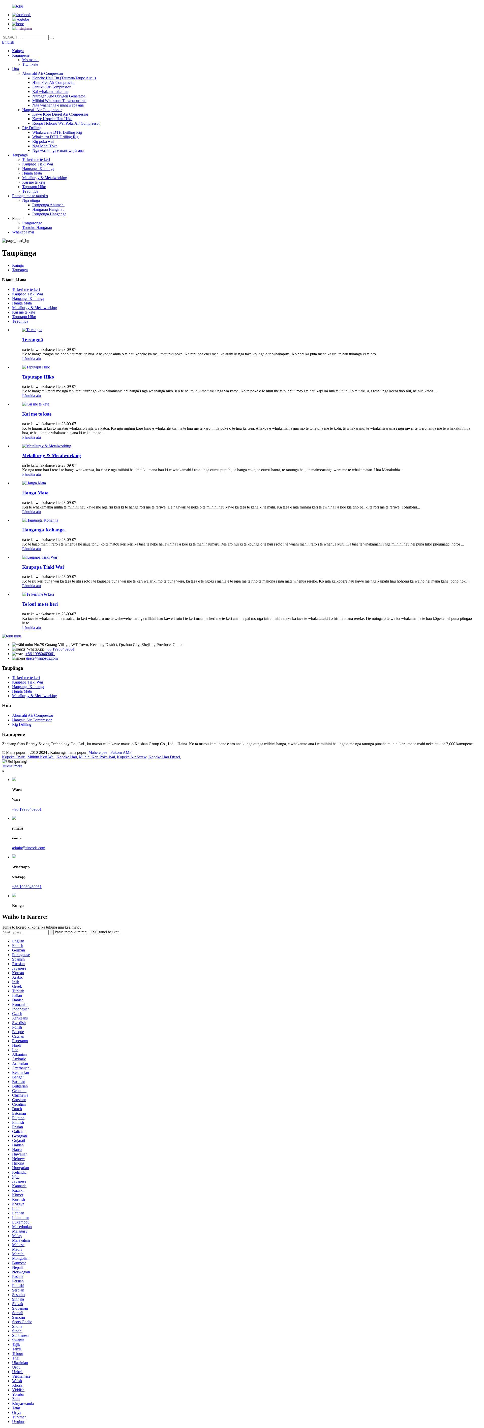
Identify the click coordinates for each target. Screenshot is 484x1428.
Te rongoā (30, 191)
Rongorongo (32, 223)
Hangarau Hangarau (48, 209)
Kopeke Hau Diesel (164, 757)
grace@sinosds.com (42, 658)
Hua (15, 69)
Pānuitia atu (31, 358)
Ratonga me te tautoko (30, 196)
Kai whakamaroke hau (50, 91)
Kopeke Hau (66, 757)
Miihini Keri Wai (40, 757)
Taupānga (20, 155)
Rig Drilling (31, 128)
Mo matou (30, 60)
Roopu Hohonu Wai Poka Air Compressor (66, 123)
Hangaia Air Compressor (42, 110)
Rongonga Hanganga (49, 214)
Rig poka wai (43, 141)
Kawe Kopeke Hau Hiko (52, 119)
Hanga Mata (32, 173)
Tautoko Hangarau (37, 227)
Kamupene (20, 55)
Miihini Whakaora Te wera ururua (59, 100)
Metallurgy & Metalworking (44, 178)
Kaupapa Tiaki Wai (37, 164)
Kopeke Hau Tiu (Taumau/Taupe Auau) (64, 78)
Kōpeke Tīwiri (13, 757)
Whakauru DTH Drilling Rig (55, 137)
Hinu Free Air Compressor (53, 82)
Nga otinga (31, 200)
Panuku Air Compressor (51, 87)
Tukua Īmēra (12, 766)
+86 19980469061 (60, 649)
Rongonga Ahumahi (48, 205)
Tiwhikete (30, 64)
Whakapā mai (23, 232)
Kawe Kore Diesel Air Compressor (60, 114)
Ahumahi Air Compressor (42, 73)
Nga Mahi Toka (44, 146)
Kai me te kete (33, 182)
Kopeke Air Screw (131, 757)
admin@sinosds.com (28, 848)
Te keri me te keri (36, 159)
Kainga (18, 51)
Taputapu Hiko (34, 187)
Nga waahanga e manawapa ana (58, 105)
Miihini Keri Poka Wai (97, 757)
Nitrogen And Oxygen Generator (58, 96)
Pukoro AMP (121, 752)
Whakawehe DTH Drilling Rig (57, 132)
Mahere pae (97, 752)
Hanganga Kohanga (38, 168)
